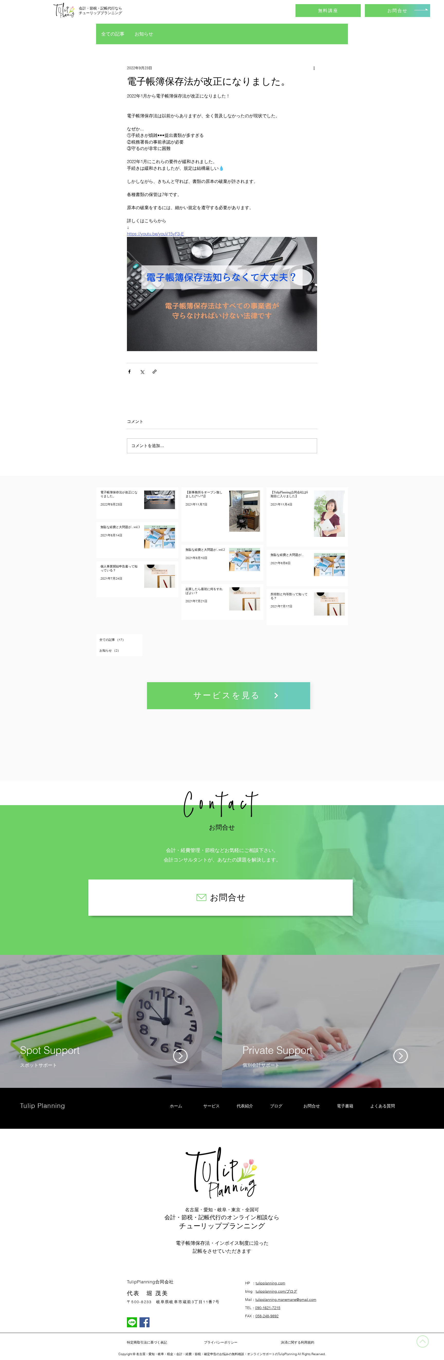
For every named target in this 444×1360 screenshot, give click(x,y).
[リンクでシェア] (154, 371)
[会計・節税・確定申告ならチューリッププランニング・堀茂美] (145, 1322)
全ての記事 (112, 34)
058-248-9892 (267, 1316)
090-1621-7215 (267, 1307)
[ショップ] (180, 1056)
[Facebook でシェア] (129, 371)
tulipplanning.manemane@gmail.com (285, 1299)
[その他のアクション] (314, 68)
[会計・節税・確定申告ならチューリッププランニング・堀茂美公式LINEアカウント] (132, 1322)
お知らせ (144, 34)
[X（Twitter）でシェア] (142, 371)
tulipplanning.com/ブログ (276, 1291)
